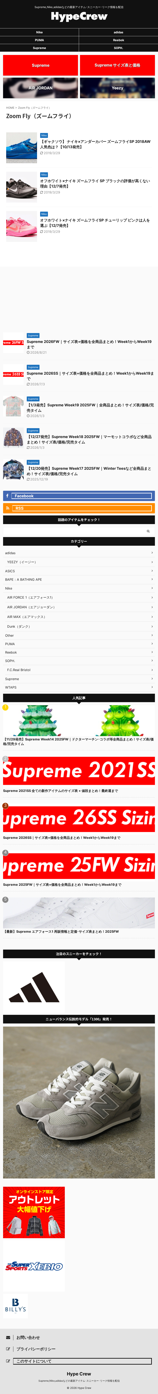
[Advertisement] (79, 299)
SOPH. (118, 48)
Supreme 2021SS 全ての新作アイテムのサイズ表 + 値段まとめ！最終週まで (60, 791)
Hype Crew (79, 1374)
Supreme (39, 48)
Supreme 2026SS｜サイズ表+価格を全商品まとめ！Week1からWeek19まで (61, 838)
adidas (118, 32)
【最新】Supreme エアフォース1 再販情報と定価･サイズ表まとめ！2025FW (61, 931)
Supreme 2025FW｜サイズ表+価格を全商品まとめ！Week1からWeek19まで (62, 884)
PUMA (39, 40)
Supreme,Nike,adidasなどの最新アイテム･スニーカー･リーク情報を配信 (79, 1380)
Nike (39, 32)
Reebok (118, 40)
